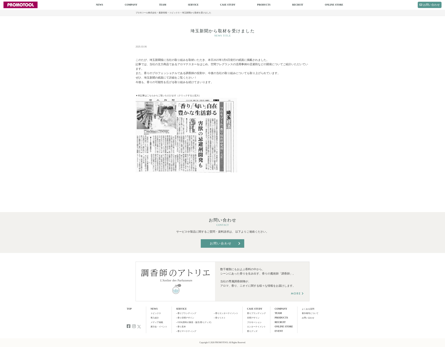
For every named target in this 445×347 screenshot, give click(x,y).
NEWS (99, 4)
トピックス (156, 313)
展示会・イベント (159, 326)
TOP (129, 309)
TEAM (162, 4)
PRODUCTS (263, 4)
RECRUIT (297, 4)
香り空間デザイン (185, 318)
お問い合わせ (431, 4)
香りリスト (220, 318)
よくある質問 (308, 309)
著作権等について (310, 313)
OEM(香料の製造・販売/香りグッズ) (194, 322)
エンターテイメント (256, 326)
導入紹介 (155, 318)
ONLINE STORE (334, 4)
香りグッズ (252, 331)
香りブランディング (186, 313)
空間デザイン (253, 318)
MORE (296, 294)
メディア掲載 (157, 322)
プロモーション (254, 322)
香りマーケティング (186, 331)
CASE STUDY (227, 4)
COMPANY (131, 4)
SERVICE (193, 4)
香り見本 (181, 326)
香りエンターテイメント (226, 313)
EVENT (279, 331)
